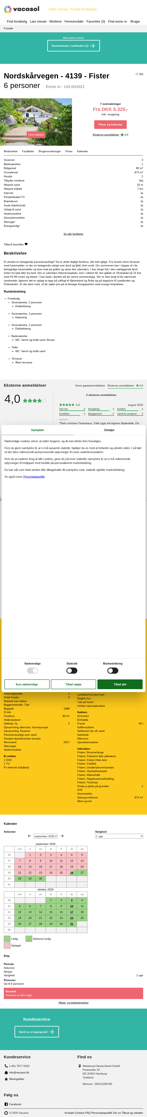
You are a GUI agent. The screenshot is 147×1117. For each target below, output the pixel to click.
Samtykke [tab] (37, 429)
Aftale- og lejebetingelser (74, 1002)
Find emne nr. (118, 21)
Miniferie (55, 21)
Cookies (79, 1112)
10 (71, 906)
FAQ (88, 1112)
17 (71, 912)
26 (71, 872)
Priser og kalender (110, 124)
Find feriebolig (17, 21)
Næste (62, 836)
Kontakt (69, 1112)
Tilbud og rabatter (132, 1112)
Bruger (135, 21)
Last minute (38, 21)
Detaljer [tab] (109, 429)
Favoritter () (96, 21)
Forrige (29, 836)
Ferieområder (74, 21)
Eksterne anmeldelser (106, 134)
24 (71, 917)
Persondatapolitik (101, 1112)
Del (141, 74)
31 (71, 923)
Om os (117, 1112)
